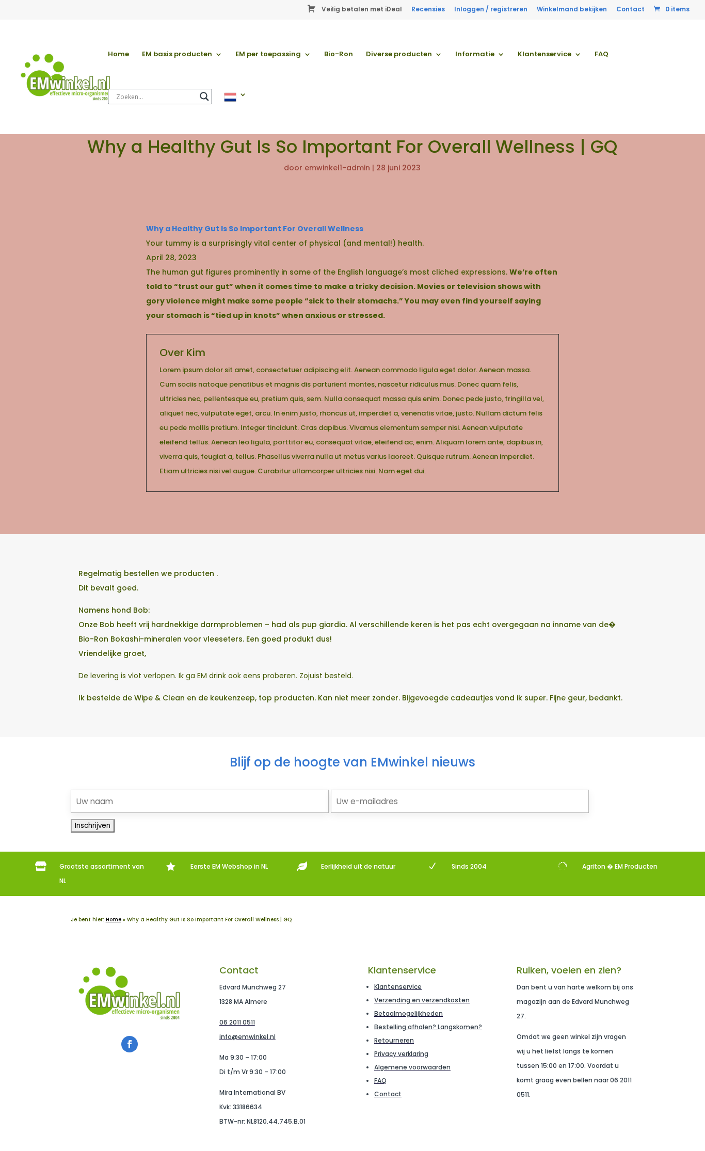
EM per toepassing (268, 55)
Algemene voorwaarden (412, 1067)
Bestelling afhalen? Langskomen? (428, 1026)
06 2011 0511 (237, 1022)
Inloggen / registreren (490, 9)
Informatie (474, 55)
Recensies (428, 9)
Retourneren (394, 1040)
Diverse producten (399, 55)
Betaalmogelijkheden (408, 1013)
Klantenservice (544, 55)
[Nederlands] (235, 112)
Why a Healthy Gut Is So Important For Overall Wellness (254, 228)
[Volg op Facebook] (129, 1044)
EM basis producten (177, 55)
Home (118, 55)
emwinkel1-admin (337, 168)
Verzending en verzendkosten (422, 1000)
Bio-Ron (338, 55)
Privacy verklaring (401, 1053)
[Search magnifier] (204, 96)
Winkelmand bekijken (572, 9)
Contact (630, 9)
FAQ (601, 55)
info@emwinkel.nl (247, 1036)
